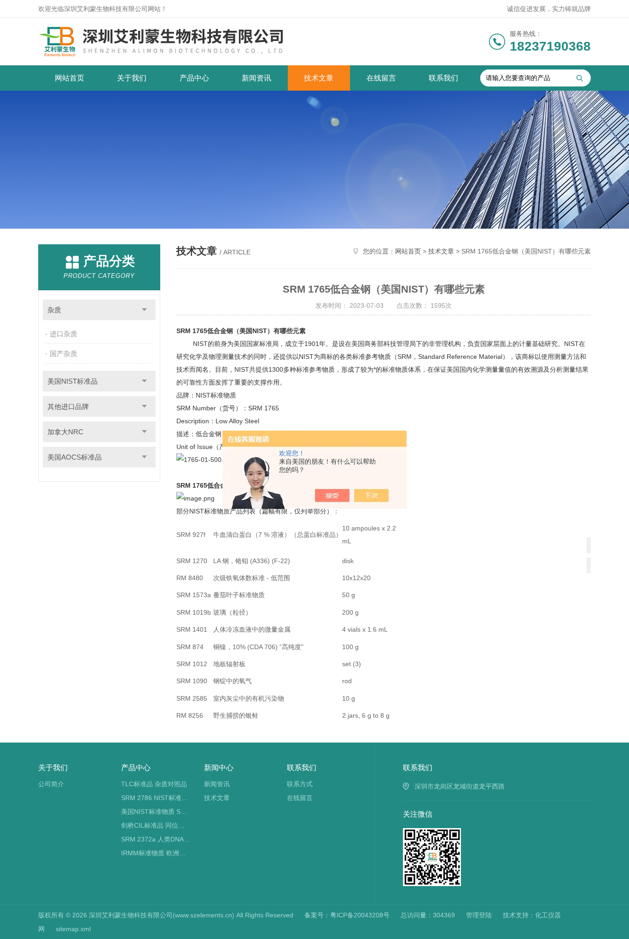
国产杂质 (63, 353)
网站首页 (69, 78)
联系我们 (443, 78)
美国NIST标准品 (72, 381)
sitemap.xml (73, 929)
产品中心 (194, 78)
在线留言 (381, 78)
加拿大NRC (65, 432)
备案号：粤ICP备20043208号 (347, 915)
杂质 (54, 310)
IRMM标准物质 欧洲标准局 (156, 853)
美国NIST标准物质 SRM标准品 (156, 811)
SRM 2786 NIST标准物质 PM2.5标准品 (156, 797)
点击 (144, 310)
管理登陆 (479, 915)
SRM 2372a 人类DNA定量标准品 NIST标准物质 (156, 839)
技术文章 (318, 78)
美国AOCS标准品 (74, 457)
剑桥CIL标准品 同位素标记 (156, 825)
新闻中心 (218, 768)
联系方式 (300, 784)
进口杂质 (63, 334)
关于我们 (131, 78)
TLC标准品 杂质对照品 (154, 784)
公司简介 (51, 784)
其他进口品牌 (68, 406)
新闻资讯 (256, 78)
